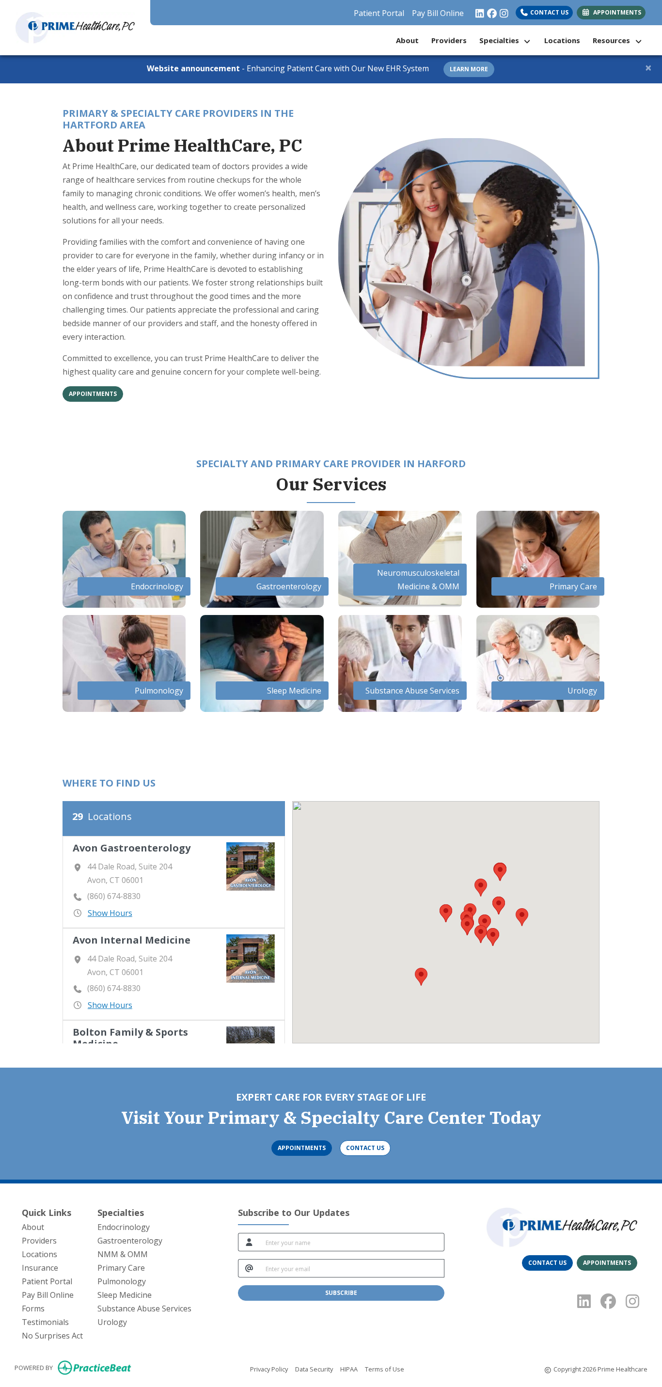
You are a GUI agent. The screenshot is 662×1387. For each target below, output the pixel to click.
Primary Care (121, 1267)
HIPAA (349, 1368)
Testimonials (45, 1322)
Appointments (93, 394)
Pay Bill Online (438, 13)
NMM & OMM (122, 1254)
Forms (33, 1308)
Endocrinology (123, 1227)
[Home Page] (75, 26)
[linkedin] (477, 10)
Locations (562, 40)
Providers (449, 40)
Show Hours (110, 913)
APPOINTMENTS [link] (615, 12)
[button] (522, 917)
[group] (174, 882)
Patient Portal (379, 13)
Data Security (314, 1368)
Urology (112, 1322)
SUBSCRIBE (341, 1293)
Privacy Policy (269, 1368)
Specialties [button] (501, 40)
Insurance (40, 1267)
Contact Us (548, 12)
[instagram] (501, 10)
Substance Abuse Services (144, 1308)
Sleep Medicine (124, 1295)
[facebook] (489, 10)
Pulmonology (121, 1281)
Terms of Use (384, 1368)
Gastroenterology (129, 1240)
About (407, 40)
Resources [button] (613, 40)
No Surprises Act (52, 1335)
